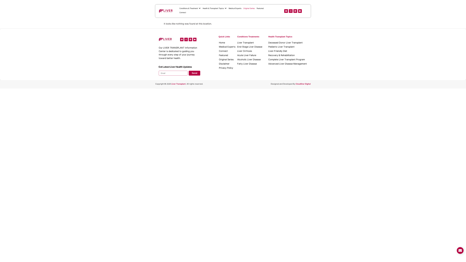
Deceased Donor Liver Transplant (285, 42)
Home (222, 42)
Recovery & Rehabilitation (281, 55)
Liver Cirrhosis (244, 51)
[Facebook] (286, 11)
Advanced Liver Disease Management (287, 63)
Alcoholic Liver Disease (249, 59)
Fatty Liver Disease (247, 63)
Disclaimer (224, 63)
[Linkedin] (295, 11)
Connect (223, 51)
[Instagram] (291, 11)
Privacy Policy (226, 68)
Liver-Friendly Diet (277, 51)
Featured (223, 55)
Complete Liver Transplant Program (286, 59)
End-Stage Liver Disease (249, 46)
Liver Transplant (245, 42)
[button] (190, 8)
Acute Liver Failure (246, 55)
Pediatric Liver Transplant (281, 46)
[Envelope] (300, 11)
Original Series (226, 59)
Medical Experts (227, 46)
